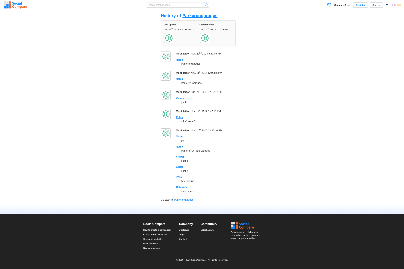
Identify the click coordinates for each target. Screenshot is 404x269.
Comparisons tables (153, 239)
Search (206, 4)
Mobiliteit (181, 53)
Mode (179, 136)
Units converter (150, 243)
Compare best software (155, 234)
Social (246, 226)
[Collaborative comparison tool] (16, 5)
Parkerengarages (199, 15)
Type (179, 177)
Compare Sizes (342, 5)
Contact (183, 239)
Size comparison (151, 248)
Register (360, 5)
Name (179, 59)
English (388, 5)
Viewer (180, 98)
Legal (181, 234)
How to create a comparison (157, 230)
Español (399, 5)
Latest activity (207, 230)
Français (393, 5)
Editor (179, 117)
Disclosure (184, 230)
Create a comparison (329, 5)
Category (181, 187)
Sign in (376, 5)
